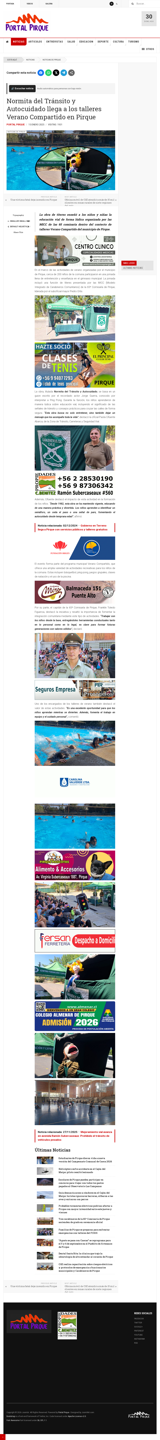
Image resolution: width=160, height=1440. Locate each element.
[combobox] (144, 3)
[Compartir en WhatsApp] (48, 72)
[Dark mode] (117, 4)
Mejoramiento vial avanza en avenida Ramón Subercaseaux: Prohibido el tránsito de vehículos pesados (75, 1135)
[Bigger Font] (28, 221)
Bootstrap (11, 1416)
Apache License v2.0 (77, 1416)
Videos (30, 4)
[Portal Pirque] (27, 22)
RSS (136, 1343)
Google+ (138, 1327)
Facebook (139, 1319)
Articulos (35, 41)
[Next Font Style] (28, 226)
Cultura (118, 41)
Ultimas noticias (133, 267)
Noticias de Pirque (52, 60)
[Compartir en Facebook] (41, 72)
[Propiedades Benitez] (67, 1325)
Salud (71, 41)
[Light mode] (112, 4)
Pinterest (139, 1331)
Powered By (139, 1415)
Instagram (139, 1339)
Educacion (86, 41)
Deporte (103, 41)
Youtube (138, 1335)
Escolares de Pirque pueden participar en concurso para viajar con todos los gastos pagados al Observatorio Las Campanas (81, 1183)
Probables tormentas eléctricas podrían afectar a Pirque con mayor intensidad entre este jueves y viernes (85, 1209)
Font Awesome (13, 1420)
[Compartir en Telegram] (63, 72)
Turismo (133, 41)
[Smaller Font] (8, 221)
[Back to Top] (2, 1437)
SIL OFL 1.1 (42, 1420)
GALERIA (48, 4)
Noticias (19, 41)
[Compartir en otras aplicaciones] (71, 72)
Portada (10, 4)
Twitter (138, 1323)
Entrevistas (54, 41)
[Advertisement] (137, 113)
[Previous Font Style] (8, 226)
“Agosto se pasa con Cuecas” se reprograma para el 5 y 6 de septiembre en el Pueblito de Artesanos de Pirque (85, 1243)
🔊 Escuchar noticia (22, 88)
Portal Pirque (16, 124)
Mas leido (129, 263)
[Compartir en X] (56, 72)
